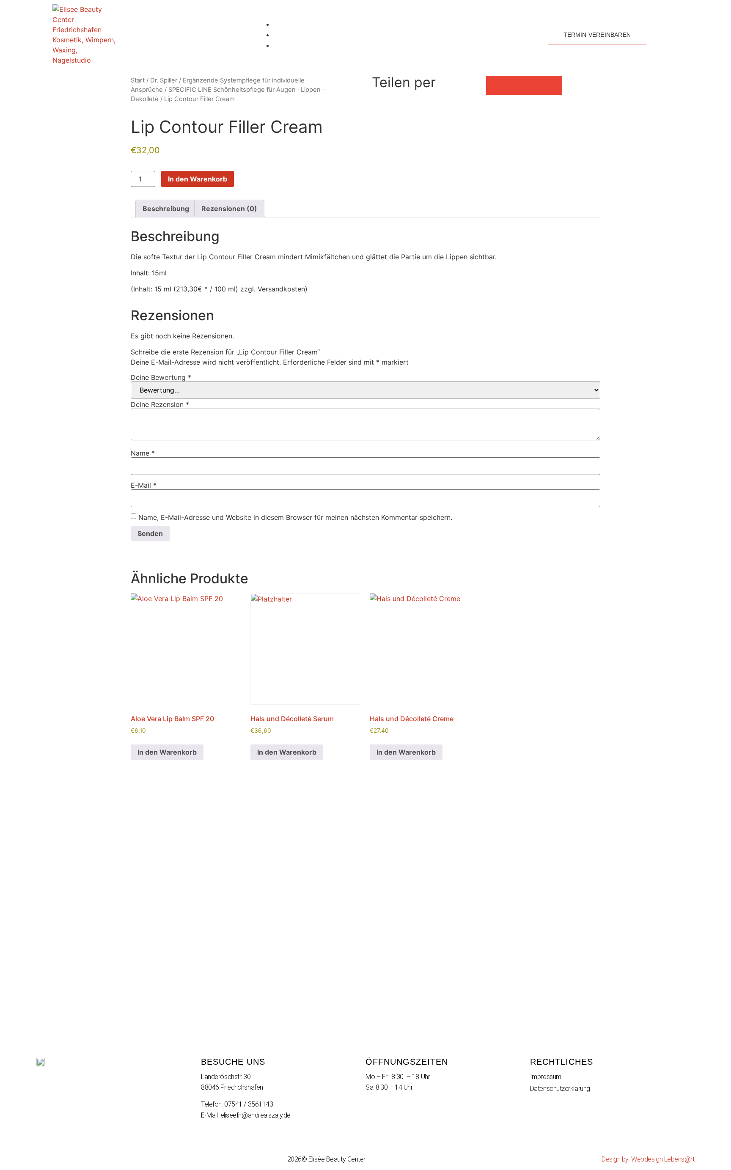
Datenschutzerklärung (560, 1089)
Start (138, 80)
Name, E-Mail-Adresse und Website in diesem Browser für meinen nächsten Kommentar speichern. (295, 517)
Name (143, 453)
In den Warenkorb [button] (167, 752)
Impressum (545, 1077)
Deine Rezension (160, 404)
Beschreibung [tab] (166, 208)
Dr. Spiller (163, 80)
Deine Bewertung (161, 377)
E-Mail (144, 485)
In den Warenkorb (197, 179)
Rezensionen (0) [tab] (229, 208)
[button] (495, 85)
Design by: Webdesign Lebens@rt (648, 1159)
